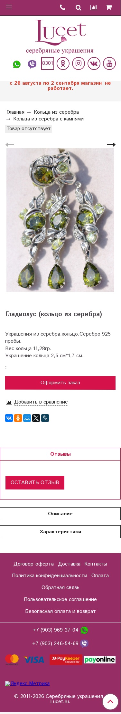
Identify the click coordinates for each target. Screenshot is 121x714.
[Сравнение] (94, 8)
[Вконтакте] (94, 63)
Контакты (95, 564)
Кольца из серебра (56, 112)
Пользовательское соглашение (60, 599)
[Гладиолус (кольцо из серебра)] (60, 220)
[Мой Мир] (27, 418)
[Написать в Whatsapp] (16, 63)
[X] (36, 418)
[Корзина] (111, 7)
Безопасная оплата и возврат (60, 611)
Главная (15, 112)
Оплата (100, 575)
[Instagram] (78, 63)
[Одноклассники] (63, 63)
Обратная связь (60, 587)
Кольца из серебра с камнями (48, 119)
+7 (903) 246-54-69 (56, 644)
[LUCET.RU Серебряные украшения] (60, 36)
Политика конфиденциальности (49, 575)
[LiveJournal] (45, 418)
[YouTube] (109, 63)
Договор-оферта (34, 564)
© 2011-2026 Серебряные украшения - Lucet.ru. (60, 699)
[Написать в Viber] (32, 63)
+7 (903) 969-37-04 (56, 630)
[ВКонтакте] (9, 418)
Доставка (69, 564)
